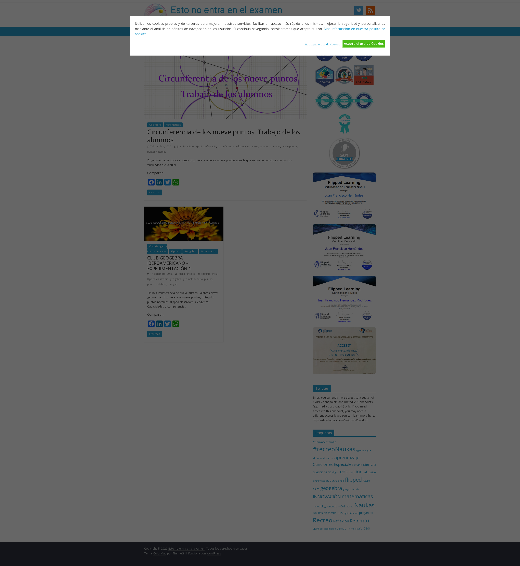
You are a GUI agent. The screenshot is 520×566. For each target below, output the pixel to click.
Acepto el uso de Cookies (364, 43)
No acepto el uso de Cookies (322, 44)
